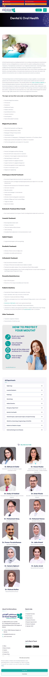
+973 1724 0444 (30, 1)
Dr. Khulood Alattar (12, 589)
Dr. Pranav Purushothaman (12, 542)
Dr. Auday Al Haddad (12, 494)
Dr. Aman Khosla (37, 494)
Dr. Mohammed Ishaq (12, 519)
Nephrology (9, 385)
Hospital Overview (30, 613)
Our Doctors (29, 616)
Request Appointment (31, 622)
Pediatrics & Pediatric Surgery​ (14, 425)
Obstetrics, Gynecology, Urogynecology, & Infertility (19, 421)
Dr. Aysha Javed (37, 566)
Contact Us (6, 652)
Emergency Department (12, 407)
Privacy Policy (6, 654)
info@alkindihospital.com (9, 634)
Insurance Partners (30, 620)
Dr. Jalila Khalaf (37, 542)
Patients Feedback (30, 624)
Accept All (24, 670)
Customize (24, 674)
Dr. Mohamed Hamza (37, 519)
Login (38, 10)
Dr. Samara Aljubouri (12, 566)
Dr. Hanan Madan (37, 467)
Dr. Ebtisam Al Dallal (12, 467)
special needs (27, 309)
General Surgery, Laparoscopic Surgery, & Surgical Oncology (21, 416)
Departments (29, 618)
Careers (5, 650)
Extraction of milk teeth (10, 303)
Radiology (9, 394)
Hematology (10, 399)
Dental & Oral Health (12, 412)
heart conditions (36, 82)
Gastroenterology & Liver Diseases (15, 429)
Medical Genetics (11, 403)
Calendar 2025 (29, 626)
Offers (4, 646)
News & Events (6, 648)
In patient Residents (11, 390)
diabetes (42, 82)
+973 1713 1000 (7, 1)
